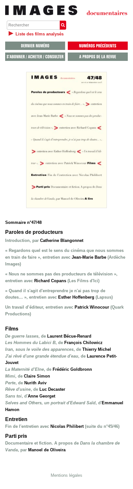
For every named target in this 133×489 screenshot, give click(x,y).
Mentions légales (66, 475)
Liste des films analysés (39, 34)
